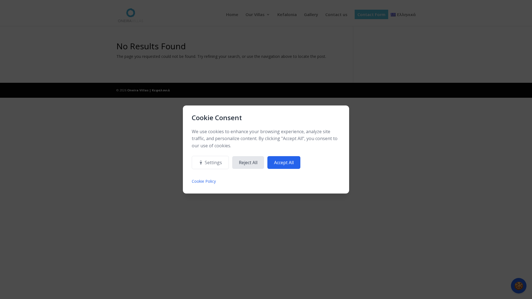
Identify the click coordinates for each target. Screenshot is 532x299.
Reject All (248, 162)
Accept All (284, 162)
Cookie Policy (204, 181)
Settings (213, 162)
